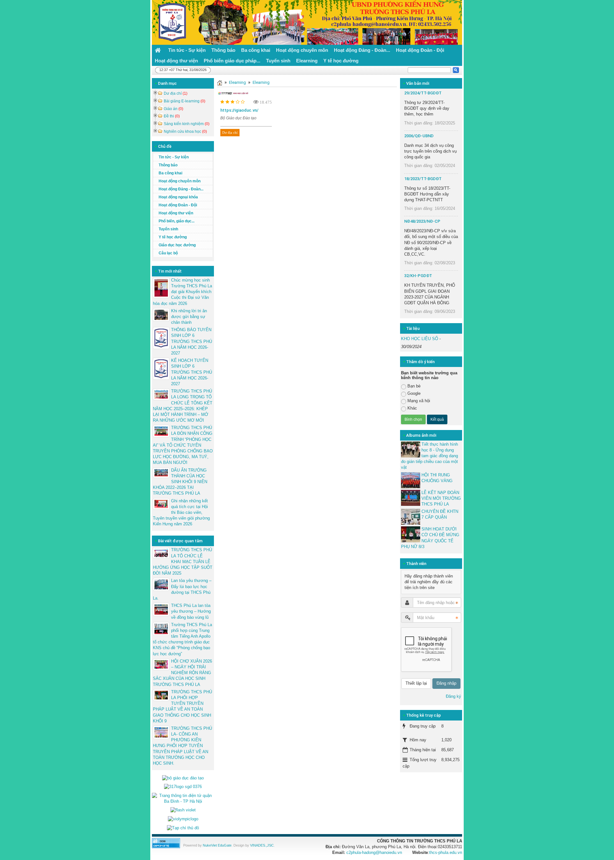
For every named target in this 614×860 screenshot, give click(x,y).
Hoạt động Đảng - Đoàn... (181, 189)
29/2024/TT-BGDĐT (423, 93)
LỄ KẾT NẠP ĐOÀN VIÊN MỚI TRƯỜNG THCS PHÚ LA (441, 498)
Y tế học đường (173, 237)
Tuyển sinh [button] (278, 60)
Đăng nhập (446, 683)
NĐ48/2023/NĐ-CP (422, 221)
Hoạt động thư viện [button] (176, 60)
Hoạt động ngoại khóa (178, 197)
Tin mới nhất (170, 271)
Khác (412, 408)
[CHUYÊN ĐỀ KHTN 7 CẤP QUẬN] (410, 517)
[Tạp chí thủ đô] (183, 827)
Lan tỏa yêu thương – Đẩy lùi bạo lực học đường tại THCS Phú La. (182, 589)
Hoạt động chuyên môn (180, 181)
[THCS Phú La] (170, 22)
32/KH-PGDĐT (418, 275)
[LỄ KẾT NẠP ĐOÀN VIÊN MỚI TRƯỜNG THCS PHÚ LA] (410, 498)
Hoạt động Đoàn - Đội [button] (420, 50)
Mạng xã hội (418, 400)
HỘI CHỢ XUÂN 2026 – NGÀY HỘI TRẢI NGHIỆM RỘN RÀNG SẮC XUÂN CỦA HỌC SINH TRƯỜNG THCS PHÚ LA (182, 673)
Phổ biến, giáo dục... (176, 221)
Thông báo (168, 165)
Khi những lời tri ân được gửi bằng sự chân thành (189, 316)
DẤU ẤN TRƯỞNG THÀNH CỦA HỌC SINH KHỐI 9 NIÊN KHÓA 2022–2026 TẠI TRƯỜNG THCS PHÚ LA (180, 482)
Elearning (237, 82)
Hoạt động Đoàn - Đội (178, 205)
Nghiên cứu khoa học (185, 131)
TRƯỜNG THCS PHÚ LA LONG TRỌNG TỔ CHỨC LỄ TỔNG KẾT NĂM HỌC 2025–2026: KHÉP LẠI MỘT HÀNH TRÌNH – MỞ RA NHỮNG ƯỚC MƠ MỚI (182, 406)
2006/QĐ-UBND (419, 135)
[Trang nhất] (158, 50)
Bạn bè (414, 386)
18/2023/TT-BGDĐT (423, 178)
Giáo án (173, 109)
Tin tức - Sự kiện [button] (187, 50)
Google (414, 393)
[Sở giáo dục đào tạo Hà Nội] (183, 786)
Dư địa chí (230, 132)
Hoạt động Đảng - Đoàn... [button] (362, 50)
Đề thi (172, 116)
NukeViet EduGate (217, 845)
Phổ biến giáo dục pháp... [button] (232, 60)
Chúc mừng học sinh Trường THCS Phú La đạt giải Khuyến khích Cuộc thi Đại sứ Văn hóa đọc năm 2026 (182, 292)
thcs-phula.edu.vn (445, 852)
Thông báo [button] (223, 50)
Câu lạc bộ (168, 253)
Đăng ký (453, 696)
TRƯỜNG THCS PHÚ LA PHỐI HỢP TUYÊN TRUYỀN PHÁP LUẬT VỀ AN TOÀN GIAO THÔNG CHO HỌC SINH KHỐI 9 (182, 706)
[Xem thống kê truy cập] (166, 842)
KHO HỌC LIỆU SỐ (419, 338)
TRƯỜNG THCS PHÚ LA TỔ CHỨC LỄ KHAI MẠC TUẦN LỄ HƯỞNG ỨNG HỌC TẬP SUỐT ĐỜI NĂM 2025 (182, 561)
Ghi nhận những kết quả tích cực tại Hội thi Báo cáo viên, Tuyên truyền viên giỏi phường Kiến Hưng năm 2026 (181, 512)
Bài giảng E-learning (184, 101)
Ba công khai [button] (255, 50)
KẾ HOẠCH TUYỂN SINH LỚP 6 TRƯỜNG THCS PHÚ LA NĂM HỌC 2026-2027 (191, 372)
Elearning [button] (307, 60)
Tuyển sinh (168, 229)
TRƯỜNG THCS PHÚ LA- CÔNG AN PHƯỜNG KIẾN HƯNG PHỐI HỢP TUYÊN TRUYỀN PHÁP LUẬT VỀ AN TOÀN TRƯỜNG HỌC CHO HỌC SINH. (182, 746)
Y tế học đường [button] (340, 60)
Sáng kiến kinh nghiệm (186, 124)
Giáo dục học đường (177, 245)
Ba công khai (170, 173)
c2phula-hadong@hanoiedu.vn (374, 852)
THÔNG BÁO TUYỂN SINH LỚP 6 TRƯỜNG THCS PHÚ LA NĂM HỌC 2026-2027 (191, 341)
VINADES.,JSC (262, 845)
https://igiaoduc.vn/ (239, 110)
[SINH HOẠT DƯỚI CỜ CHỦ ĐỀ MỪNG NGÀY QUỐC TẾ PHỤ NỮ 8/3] (410, 534)
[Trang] (219, 82)
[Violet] (183, 810)
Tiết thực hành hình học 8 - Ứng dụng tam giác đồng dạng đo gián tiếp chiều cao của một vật (429, 456)
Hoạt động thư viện (176, 213)
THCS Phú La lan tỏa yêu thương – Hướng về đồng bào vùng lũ (191, 611)
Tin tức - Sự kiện (174, 157)
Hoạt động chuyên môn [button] (302, 50)
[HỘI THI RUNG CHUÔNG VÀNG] (410, 480)
